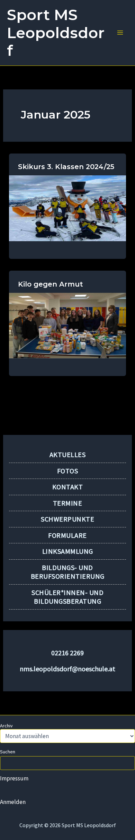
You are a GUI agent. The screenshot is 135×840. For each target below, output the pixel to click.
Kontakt (67, 486)
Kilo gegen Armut (50, 284)
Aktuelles (68, 454)
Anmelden (13, 802)
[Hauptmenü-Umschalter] (120, 33)
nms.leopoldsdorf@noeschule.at (67, 668)
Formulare (67, 535)
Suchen (7, 752)
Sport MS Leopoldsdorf (56, 33)
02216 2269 (67, 652)
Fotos (67, 470)
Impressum (14, 778)
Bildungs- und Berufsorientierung (68, 572)
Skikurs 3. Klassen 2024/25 (66, 167)
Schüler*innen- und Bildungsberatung (68, 597)
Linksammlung (67, 551)
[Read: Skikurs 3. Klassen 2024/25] (67, 207)
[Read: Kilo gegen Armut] (67, 325)
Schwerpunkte (67, 519)
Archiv (6, 726)
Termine (67, 503)
